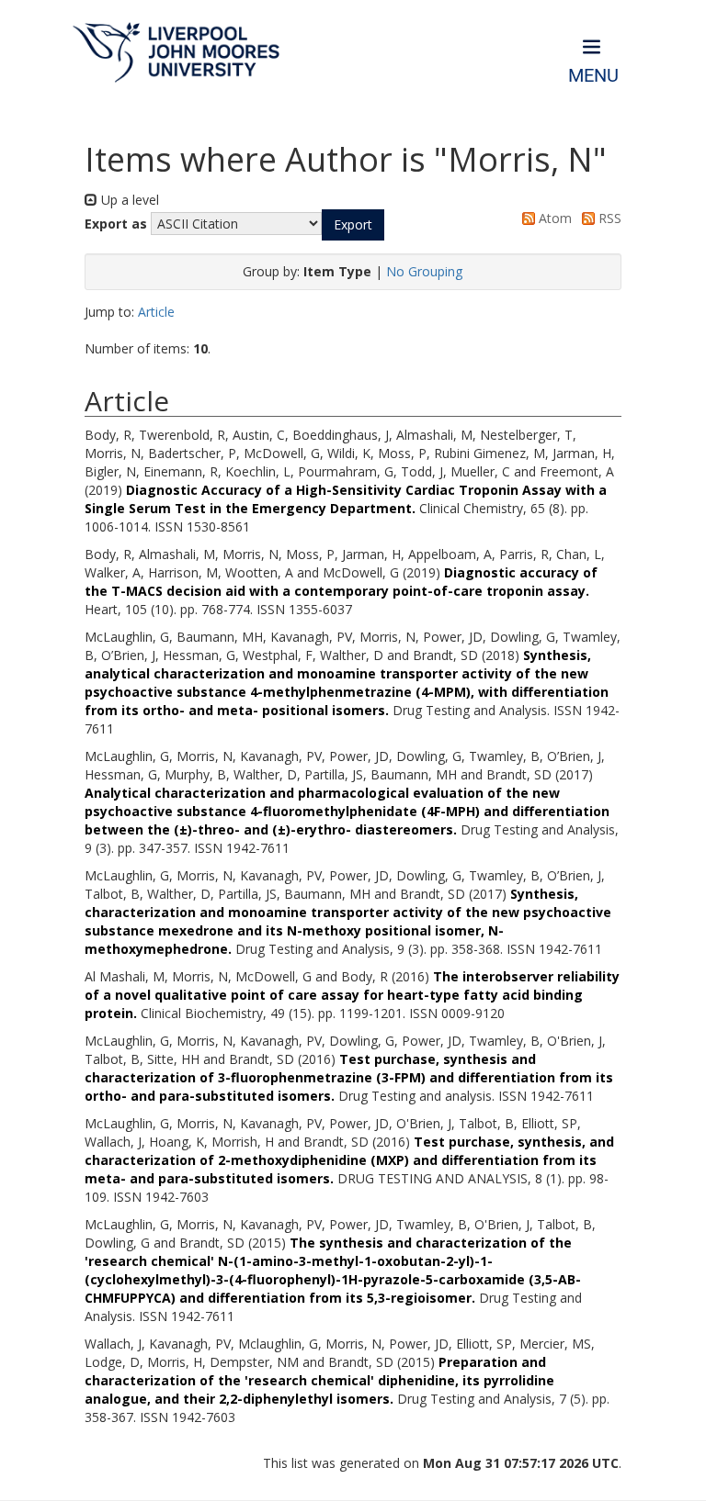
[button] (353, 225)
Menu (593, 75)
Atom (553, 218)
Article (156, 311)
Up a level (128, 199)
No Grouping (424, 271)
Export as (116, 223)
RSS (608, 218)
